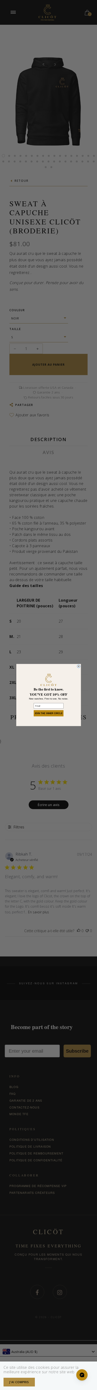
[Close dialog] (78, 666)
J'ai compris (19, 1382)
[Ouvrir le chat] (82, 1375)
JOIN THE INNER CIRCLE (49, 713)
